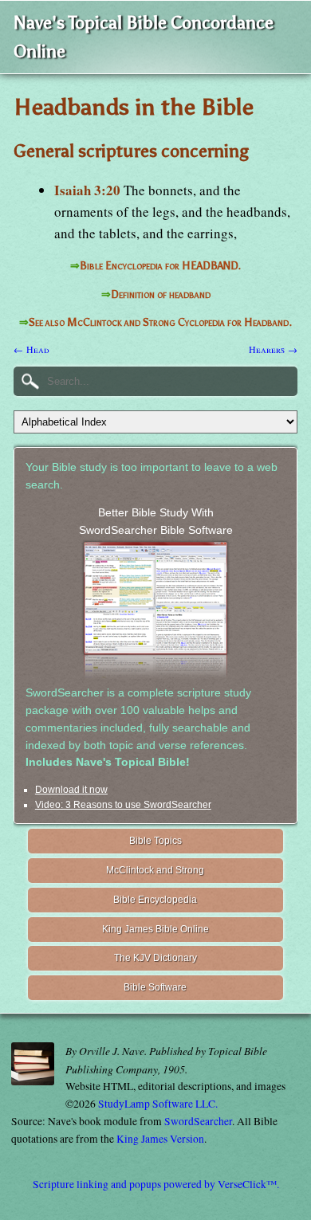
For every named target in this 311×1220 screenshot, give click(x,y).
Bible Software (155, 987)
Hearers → (273, 349)
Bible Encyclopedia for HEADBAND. (160, 266)
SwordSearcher (198, 1121)
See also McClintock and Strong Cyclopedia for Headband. (160, 322)
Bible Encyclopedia (155, 899)
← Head (31, 349)
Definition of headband (161, 294)
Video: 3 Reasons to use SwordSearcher (123, 804)
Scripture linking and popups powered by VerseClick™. (156, 1184)
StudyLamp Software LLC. (158, 1103)
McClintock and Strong (155, 870)
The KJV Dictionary (155, 957)
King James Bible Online (155, 929)
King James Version (160, 1139)
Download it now (71, 789)
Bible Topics (155, 840)
